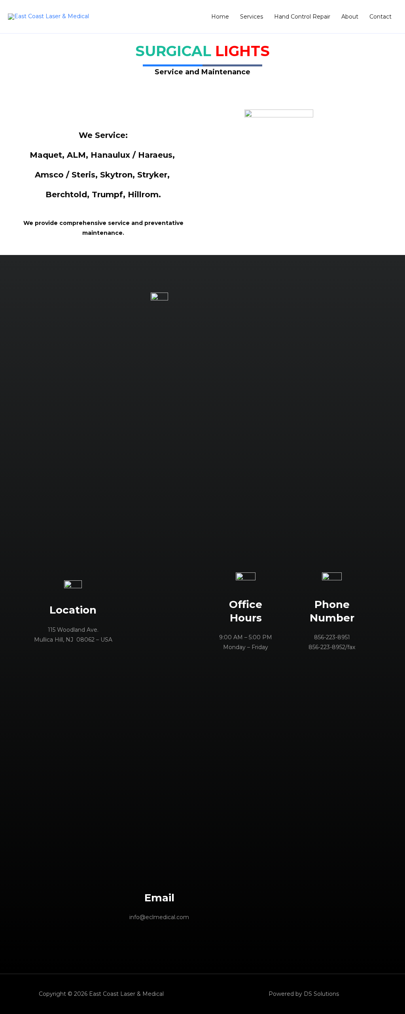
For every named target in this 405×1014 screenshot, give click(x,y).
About (349, 16)
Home (220, 16)
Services (251, 16)
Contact (380, 16)
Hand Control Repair (302, 16)
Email (159, 897)
